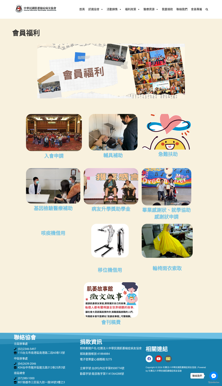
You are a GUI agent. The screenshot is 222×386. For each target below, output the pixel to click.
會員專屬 (196, 9)
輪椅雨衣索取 (167, 268)
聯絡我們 (181, 9)
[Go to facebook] (213, 375)
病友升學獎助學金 (111, 209)
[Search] (207, 9)
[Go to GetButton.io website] (213, 382)
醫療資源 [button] (149, 9)
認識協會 (93, 9)
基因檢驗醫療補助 (53, 208)
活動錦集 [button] (112, 9)
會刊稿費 (111, 322)
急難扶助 (168, 154)
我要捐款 (167, 9)
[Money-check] (168, 358)
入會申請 (54, 156)
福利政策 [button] (130, 9)
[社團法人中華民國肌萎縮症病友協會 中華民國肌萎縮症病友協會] (35, 9)
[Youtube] (158, 358)
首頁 (82, 9)
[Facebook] (149, 358)
